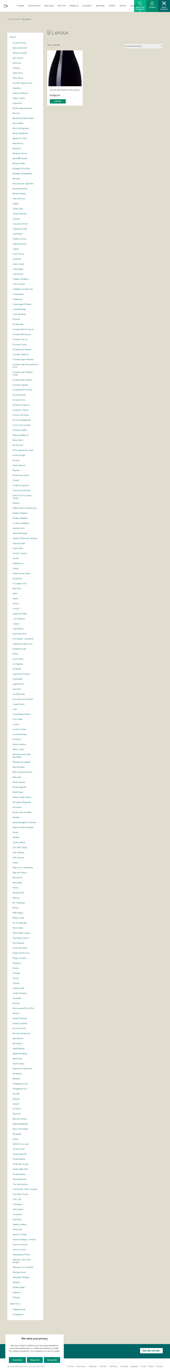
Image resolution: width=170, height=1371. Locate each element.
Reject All (35, 1360)
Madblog (113, 1366)
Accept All (52, 1360)
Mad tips (103, 1366)
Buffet (151, 1366)
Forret (143, 1366)
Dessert (159, 1366)
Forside (10, 19)
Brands (18, 19)
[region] (34, 1350)
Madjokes (93, 1366)
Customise (17, 1360)
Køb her (57, 101)
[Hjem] (5, 5)
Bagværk (134, 1366)
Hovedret (124, 1366)
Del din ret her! (151, 1350)
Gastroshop (81, 1366)
